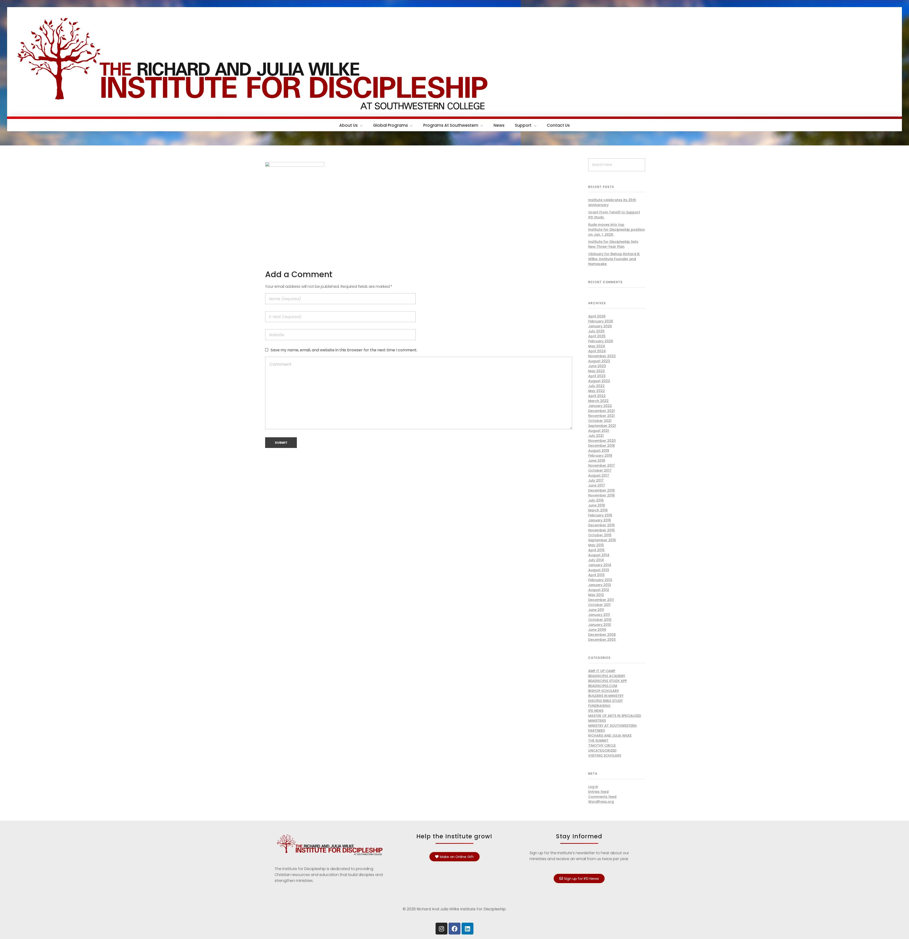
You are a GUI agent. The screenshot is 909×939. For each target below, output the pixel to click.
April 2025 (597, 336)
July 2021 (596, 435)
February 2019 (600, 455)
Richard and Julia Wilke (610, 735)
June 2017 (596, 485)
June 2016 (596, 505)
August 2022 (599, 381)
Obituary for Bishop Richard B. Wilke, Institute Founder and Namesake (614, 259)
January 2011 (599, 614)
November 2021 (601, 415)
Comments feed (602, 796)
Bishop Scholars (603, 690)
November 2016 (601, 495)
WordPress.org (601, 801)
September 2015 (602, 540)
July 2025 (596, 331)
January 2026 (600, 326)
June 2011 (596, 609)
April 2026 (597, 316)
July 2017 (596, 480)
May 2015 (596, 545)
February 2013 (600, 580)
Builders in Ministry (606, 695)
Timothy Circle (602, 745)
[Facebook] (454, 928)
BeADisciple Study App (607, 680)
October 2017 (599, 470)
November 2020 (602, 440)
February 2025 (600, 341)
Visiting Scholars (604, 755)
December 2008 (602, 634)
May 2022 (596, 390)
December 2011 (601, 599)
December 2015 (601, 525)
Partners (596, 730)
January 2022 (600, 405)
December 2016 (601, 490)
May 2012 (596, 594)
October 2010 (599, 619)
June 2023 (597, 366)
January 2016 (599, 520)
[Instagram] (441, 928)
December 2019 (601, 445)
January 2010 (599, 624)
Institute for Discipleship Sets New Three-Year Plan (613, 244)
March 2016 (598, 510)
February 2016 (600, 515)
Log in (593, 786)
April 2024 (597, 351)
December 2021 (601, 410)
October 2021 (599, 420)
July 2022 (596, 386)
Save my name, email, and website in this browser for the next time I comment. (344, 350)
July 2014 (596, 560)
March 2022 (598, 400)
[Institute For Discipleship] (454, 61)
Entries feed (598, 791)
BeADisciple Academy (606, 675)
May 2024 (596, 346)
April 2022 (597, 395)
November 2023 (602, 356)
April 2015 (596, 550)
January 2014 (599, 565)
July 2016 (596, 500)
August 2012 (598, 589)
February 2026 (600, 321)
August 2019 (598, 450)
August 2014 (598, 555)
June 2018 (596, 460)
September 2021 (602, 425)
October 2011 (599, 604)
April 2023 (597, 376)
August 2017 (598, 475)
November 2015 (601, 530)
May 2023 (596, 371)
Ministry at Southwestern (612, 725)
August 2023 (599, 361)
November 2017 (601, 465)
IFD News (595, 710)
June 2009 (597, 629)
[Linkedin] (467, 928)
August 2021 (598, 430)
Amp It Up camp (601, 670)
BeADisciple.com (602, 685)
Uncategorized (602, 750)
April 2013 (596, 575)
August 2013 (598, 570)
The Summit (598, 740)
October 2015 (599, 535)
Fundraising (599, 705)
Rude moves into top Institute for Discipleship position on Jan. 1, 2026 (616, 229)
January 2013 (599, 584)
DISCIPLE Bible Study (605, 700)
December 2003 (602, 639)
